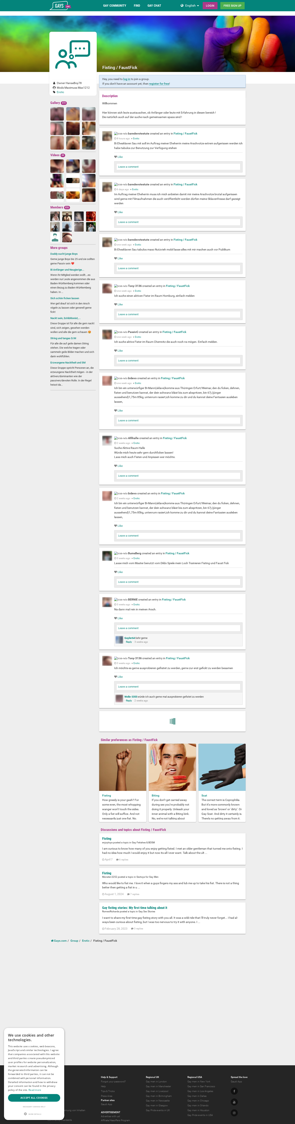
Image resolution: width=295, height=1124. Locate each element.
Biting (155, 795)
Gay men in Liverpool (157, 1091)
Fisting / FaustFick (185, 133)
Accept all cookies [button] (34, 1097)
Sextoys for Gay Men (147, 877)
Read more (34, 1090)
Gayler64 (129, 637)
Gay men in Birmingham (159, 1096)
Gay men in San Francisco (201, 1086)
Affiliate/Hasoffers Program (115, 1120)
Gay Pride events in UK (158, 1110)
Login (210, 5)
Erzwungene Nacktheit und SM (67, 362)
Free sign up (232, 5)
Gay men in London (156, 1081)
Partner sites (108, 1100)
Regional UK (152, 1077)
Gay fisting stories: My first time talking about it (134, 908)
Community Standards (60, 1120)
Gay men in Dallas (196, 1096)
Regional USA (194, 1077)
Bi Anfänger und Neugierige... (67, 269)
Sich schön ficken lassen (64, 298)
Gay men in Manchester (158, 1086)
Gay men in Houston (198, 1110)
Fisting (106, 795)
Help (103, 1086)
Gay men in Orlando (198, 1105)
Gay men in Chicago (198, 1100)
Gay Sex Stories (146, 911)
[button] (34, 1114)
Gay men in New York (198, 1081)
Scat (204, 795)
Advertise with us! (110, 1116)
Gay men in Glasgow (157, 1105)
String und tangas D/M (63, 338)
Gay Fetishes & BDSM (143, 842)
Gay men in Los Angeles (200, 1091)
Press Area (106, 1096)
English (190, 5)
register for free (159, 83)
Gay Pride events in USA (200, 1115)
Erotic (60, 92)
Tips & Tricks (108, 1091)
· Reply (128, 642)
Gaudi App (106, 1104)
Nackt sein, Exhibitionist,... (65, 318)
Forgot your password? (113, 1081)
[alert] (34, 1074)
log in (126, 79)
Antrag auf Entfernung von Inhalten (66, 1110)
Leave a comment (128, 166)
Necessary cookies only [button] (34, 1107)
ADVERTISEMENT (110, 1112)
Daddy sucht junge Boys (64, 253)
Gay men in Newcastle (158, 1100)
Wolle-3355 (130, 696)
